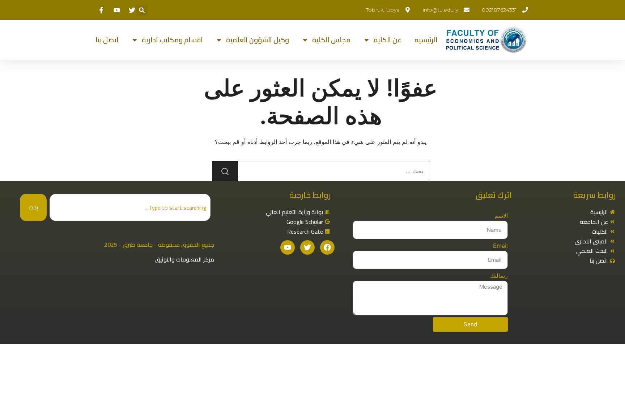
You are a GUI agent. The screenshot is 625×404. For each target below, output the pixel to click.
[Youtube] (287, 247)
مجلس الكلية (331, 39)
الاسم (501, 215)
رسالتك (499, 275)
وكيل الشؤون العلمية (257, 39)
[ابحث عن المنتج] (225, 171)
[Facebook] (327, 247)
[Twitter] (307, 247)
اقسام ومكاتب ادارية (172, 39)
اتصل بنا (107, 39)
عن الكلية (388, 39)
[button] (142, 10)
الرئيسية (426, 39)
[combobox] (130, 207)
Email (500, 245)
